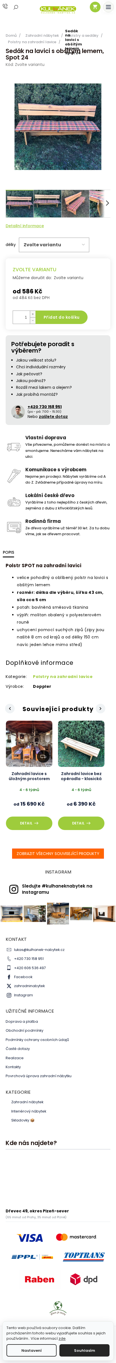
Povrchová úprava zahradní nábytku (39, 1076)
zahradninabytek (29, 985)
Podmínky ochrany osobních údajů (37, 1039)
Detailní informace (25, 226)
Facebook (23, 976)
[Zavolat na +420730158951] (10, 6)
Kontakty (13, 1067)
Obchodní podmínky (24, 1030)
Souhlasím (84, 1350)
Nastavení (31, 1350)
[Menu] (108, 7)
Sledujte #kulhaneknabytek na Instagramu (57, 889)
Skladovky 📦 (23, 1120)
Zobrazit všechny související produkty (58, 853)
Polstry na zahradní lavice (63, 676)
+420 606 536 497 (30, 968)
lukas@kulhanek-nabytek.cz (39, 949)
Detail (26, 823)
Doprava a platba (22, 1021)
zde (62, 1338)
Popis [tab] (8, 552)
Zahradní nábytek (27, 1102)
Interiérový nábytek (28, 1111)
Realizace (15, 1058)
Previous (9, 709)
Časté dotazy (18, 1048)
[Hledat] (16, 7)
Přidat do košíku (62, 317)
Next (101, 708)
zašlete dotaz (53, 416)
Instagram (23, 995)
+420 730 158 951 (29, 958)
